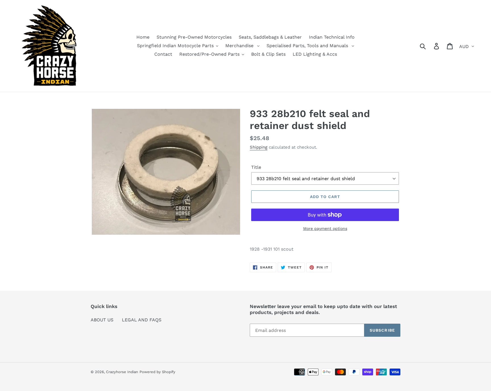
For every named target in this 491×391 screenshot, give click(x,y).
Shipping (258, 147)
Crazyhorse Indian (122, 372)
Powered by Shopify (157, 372)
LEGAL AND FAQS (141, 320)
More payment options (325, 228)
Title (256, 167)
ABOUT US (102, 320)
